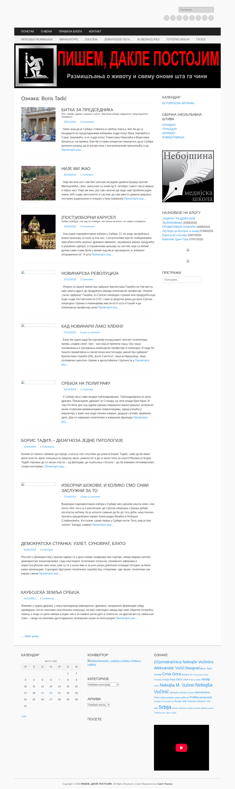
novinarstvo (202, 692)
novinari (190, 693)
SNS (208, 701)
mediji (206, 679)
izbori (185, 679)
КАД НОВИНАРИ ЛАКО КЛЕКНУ (92, 326)
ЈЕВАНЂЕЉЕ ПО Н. (117, 39)
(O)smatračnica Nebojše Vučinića (183, 662)
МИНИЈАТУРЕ (69, 39)
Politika (194, 697)
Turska (157, 712)
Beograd (192, 668)
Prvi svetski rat (167, 701)
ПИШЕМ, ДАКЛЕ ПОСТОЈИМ (96, 784)
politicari (185, 697)
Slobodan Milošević (197, 701)
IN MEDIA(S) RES (148, 39)
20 (51, 693)
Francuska (197, 675)
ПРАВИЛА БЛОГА (70, 31)
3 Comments (87, 121)
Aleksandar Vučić (169, 668)
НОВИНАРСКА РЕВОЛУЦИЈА (90, 273)
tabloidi (204, 708)
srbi (156, 708)
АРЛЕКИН (168, 133)
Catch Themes (165, 784)
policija (177, 698)
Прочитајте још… (72, 149)
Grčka (205, 675)
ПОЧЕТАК (27, 31)
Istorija (165, 679)
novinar (183, 692)
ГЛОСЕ (201, 39)
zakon (168, 713)
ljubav (198, 680)
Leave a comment (90, 332)
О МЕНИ (46, 31)
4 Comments (87, 226)
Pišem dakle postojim (164, 697)
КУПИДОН (169, 124)
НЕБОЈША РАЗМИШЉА (37, 39)
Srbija (165, 707)
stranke (197, 708)
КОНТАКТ (95, 31)
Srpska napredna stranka (182, 708)
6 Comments (47, 598)
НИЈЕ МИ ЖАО (75, 168)
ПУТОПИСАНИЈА (178, 39)
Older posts (30, 636)
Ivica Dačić (176, 679)
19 (42, 693)
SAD (184, 701)
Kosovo (192, 680)
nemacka (174, 692)
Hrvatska (158, 680)
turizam (210, 708)
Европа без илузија (174, 235)
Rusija (178, 701)
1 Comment (86, 174)
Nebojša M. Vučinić (177, 685)
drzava (185, 674)
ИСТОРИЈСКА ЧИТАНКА (178, 103)
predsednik (206, 697)
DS (191, 675)
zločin (174, 713)
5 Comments (47, 446)
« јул (23, 716)
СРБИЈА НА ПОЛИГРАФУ (85, 383)
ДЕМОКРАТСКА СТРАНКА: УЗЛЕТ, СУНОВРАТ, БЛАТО (73, 543)
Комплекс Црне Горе (175, 239)
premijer (157, 701)
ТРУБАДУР (169, 129)
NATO (156, 686)
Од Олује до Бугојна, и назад (180, 231)
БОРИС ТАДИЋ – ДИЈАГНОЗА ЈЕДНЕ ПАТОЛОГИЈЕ (72, 440)
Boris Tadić (206, 668)
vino (163, 713)
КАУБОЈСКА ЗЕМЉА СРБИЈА (50, 592)
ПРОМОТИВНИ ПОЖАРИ (179, 226)
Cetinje (158, 674)
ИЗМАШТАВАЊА (173, 137)
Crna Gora (171, 674)
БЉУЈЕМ (91, 39)
